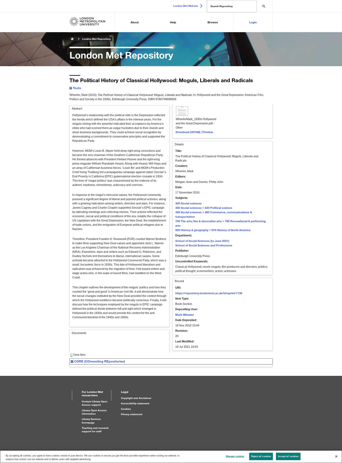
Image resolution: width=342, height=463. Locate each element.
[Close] (336, 456)
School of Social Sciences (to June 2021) (202, 240)
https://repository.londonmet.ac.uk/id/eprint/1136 (208, 293)
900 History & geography (191, 230)
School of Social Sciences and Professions (203, 245)
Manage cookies (235, 456)
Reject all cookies (261, 456)
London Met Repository (96, 38)
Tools (76, 88)
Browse (213, 22)
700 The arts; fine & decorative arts (198, 221)
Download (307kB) (188, 132)
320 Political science (218, 207)
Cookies (126, 408)
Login (253, 22)
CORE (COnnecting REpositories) (99, 361)
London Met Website (185, 5)
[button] (71, 355)
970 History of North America (230, 230)
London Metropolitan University (72, 39)
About (135, 22)
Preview (207, 132)
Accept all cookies (288, 456)
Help (173, 22)
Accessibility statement (135, 403)
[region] (171, 456)
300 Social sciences (188, 203)
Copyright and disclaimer (136, 397)
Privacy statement (131, 414)
